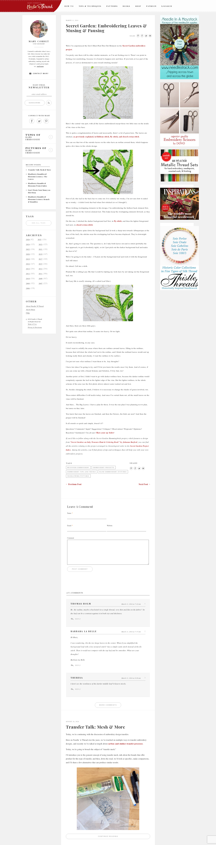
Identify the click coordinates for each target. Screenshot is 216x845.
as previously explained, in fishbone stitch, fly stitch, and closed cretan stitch (106, 136)
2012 (28, 274)
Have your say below (105, 432)
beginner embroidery (78, 467)
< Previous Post (73, 484)
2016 (28, 264)
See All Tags (39, 223)
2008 (28, 283)
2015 (40, 264)
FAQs (28, 313)
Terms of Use (32, 324)
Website (109, 525)
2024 (28, 244)
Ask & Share (30, 310)
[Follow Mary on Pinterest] (46, 121)
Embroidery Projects (103, 467)
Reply (78, 619)
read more (40, 66)
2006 (28, 288)
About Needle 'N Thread (35, 306)
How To (69, 6)
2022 (28, 249)
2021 (40, 249)
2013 (40, 269)
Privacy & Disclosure (35, 327)
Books (126, 6)
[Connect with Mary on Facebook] (31, 121)
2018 (28, 259)
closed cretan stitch (84, 224)
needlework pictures (78, 476)
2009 (40, 279)
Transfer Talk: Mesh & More (39, 170)
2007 (40, 283)
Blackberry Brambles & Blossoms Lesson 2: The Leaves (37, 176)
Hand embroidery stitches (112, 472)
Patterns (112, 6)
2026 (28, 240)
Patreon (151, 6)
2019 (40, 254)
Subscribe (34, 103)
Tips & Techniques (90, 6)
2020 (28, 254)
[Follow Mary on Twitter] (39, 121)
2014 (28, 269)
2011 (40, 274)
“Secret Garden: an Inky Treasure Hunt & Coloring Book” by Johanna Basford (103, 442)
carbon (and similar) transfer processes (125, 743)
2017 (40, 259)
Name (69, 513)
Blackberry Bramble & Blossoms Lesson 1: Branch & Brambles (38, 199)
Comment (70, 538)
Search (167, 6)
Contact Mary (41, 73)
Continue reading (124, 836)
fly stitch (118, 221)
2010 (28, 279)
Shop (138, 6)
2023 (40, 244)
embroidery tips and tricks (81, 472)
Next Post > (144, 484)
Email (69, 525)
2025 (40, 240)
